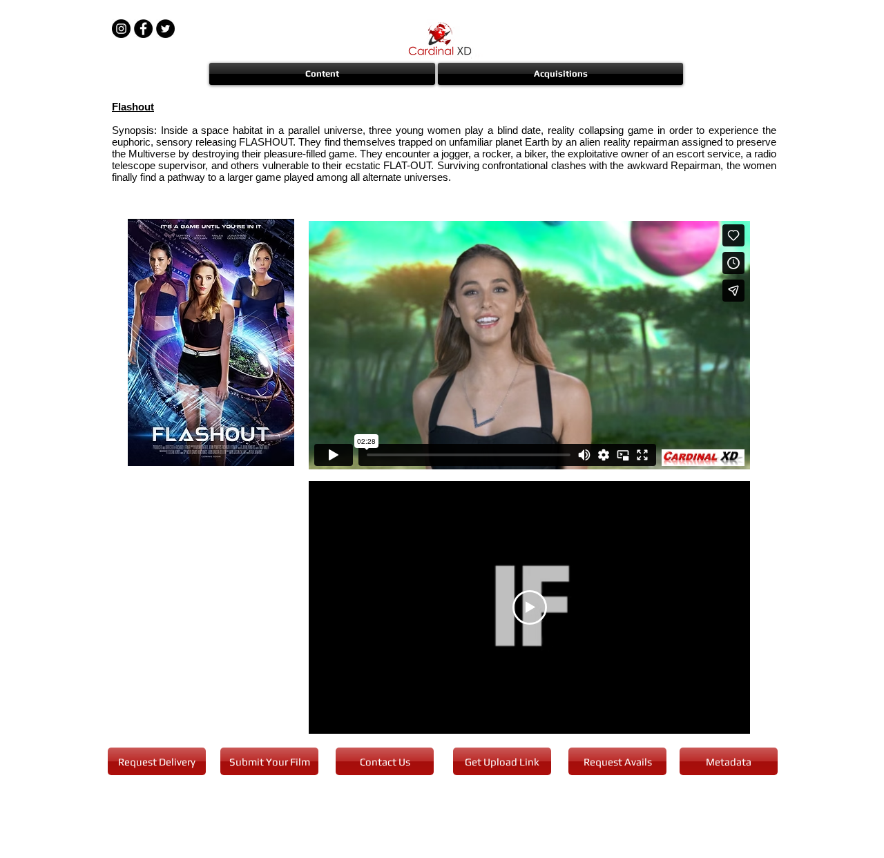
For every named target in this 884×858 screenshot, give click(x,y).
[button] (322, 74)
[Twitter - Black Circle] (165, 28)
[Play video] (529, 607)
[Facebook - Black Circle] (143, 28)
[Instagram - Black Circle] (121, 28)
